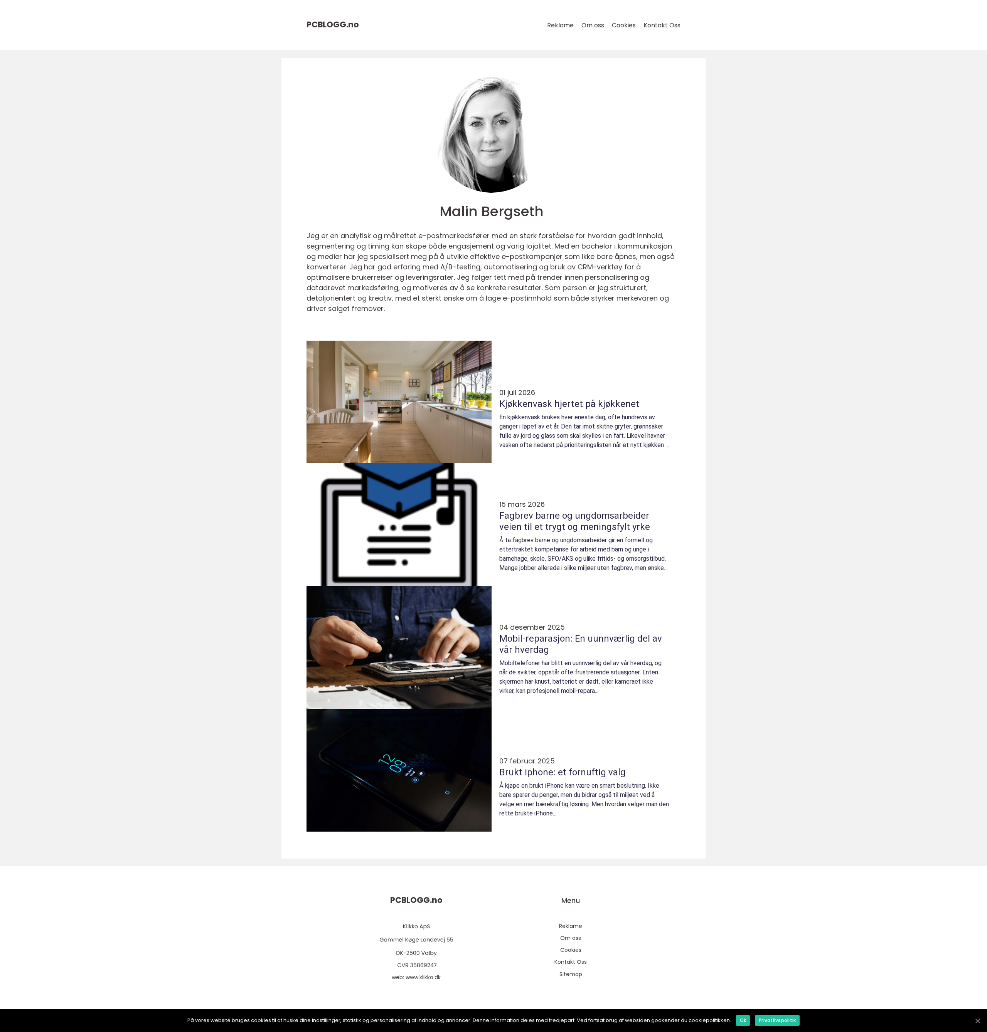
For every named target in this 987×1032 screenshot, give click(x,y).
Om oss (592, 25)
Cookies (624, 25)
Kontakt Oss (661, 25)
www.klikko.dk (423, 977)
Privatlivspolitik (777, 1020)
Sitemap (570, 974)
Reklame (560, 25)
